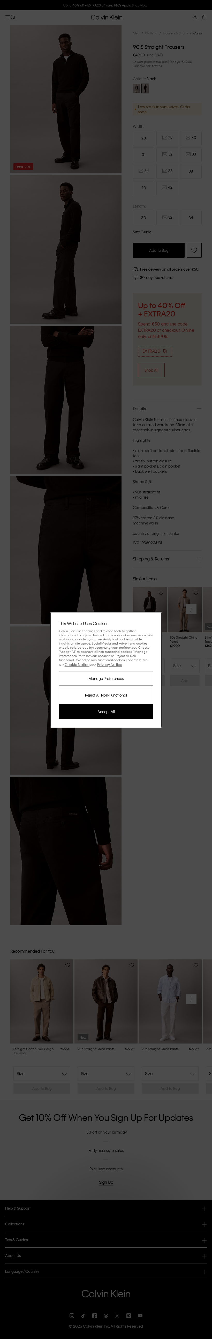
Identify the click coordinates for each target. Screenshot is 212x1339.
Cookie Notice (77, 664)
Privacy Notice (109, 664)
